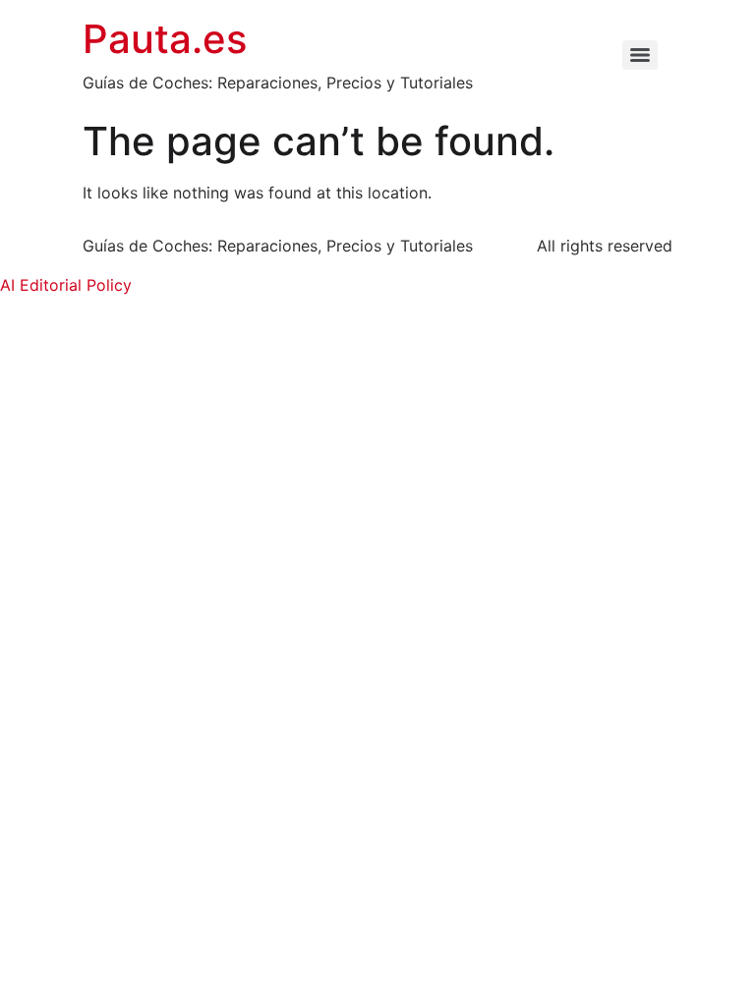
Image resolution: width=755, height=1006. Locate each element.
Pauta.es (165, 39)
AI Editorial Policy (66, 285)
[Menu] (640, 55)
